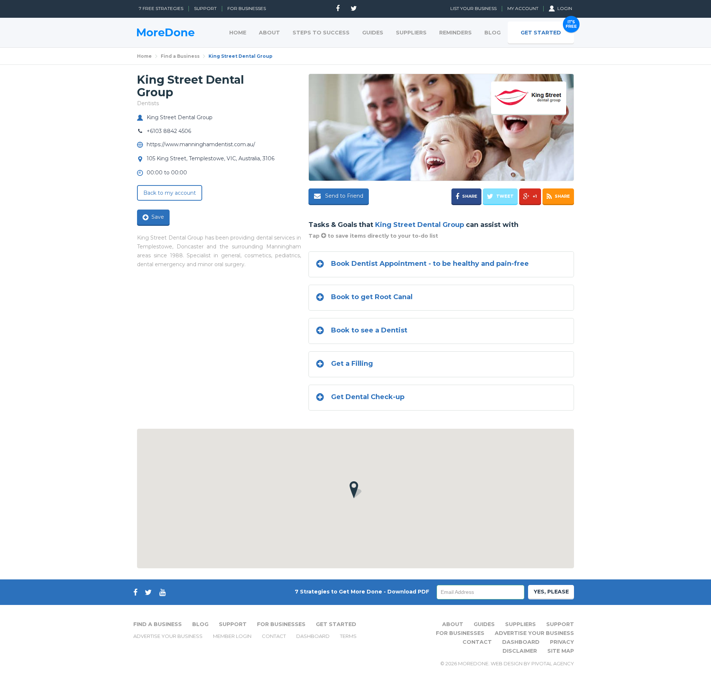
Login (564, 8)
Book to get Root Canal (372, 297)
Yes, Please (551, 591)
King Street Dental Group (240, 56)
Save (157, 217)
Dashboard (313, 636)
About (452, 624)
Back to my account (169, 193)
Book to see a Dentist (369, 330)
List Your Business (473, 8)
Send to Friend (343, 196)
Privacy (562, 642)
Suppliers (520, 624)
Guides (484, 624)
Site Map (560, 651)
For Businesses (246, 8)
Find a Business (180, 56)
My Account (523, 8)
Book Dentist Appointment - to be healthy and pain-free (430, 264)
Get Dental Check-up (367, 397)
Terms (348, 636)
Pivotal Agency (552, 663)
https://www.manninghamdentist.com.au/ (201, 144)
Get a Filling (352, 364)
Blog (200, 624)
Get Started (336, 624)
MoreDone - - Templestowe (165, 32)
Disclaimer (520, 651)
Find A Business (157, 624)
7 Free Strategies (161, 8)
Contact (274, 636)
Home (144, 56)
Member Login (232, 636)
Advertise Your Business (168, 636)
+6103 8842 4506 (169, 131)
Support (205, 8)
